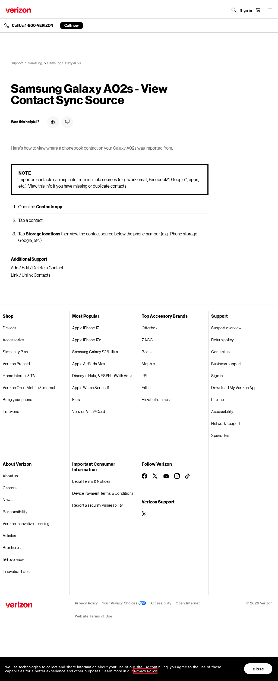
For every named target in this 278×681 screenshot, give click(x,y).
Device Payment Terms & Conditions (103, 493)
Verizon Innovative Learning (26, 523)
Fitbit (146, 387)
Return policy (222, 340)
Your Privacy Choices (120, 603)
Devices (10, 328)
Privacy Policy (86, 603)
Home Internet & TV (19, 375)
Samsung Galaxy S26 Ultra (95, 351)
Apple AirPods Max (88, 363)
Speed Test (220, 435)
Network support (226, 423)
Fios (76, 399)
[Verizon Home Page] (18, 10)
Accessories (13, 340)
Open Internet (188, 603)
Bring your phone (17, 399)
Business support (226, 363)
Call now (71, 25)
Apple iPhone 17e (86, 340)
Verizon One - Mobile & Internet (29, 387)
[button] (53, 122)
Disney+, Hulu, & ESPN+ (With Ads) (102, 375)
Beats (147, 351)
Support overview (226, 328)
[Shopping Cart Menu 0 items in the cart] (258, 10)
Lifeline (217, 399)
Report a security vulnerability (97, 505)
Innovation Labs (16, 571)
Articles (9, 535)
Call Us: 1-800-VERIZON (32, 25)
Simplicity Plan (15, 351)
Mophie (148, 363)
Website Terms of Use (93, 616)
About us (10, 476)
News (7, 499)
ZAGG (147, 340)
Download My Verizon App (234, 387)
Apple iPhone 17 (85, 328)
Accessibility (222, 411)
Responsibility (15, 511)
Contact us (220, 351)
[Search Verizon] (234, 10)
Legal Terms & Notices (91, 481)
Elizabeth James (156, 399)
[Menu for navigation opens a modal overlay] (270, 10)
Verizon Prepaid (16, 363)
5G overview (13, 559)
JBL (145, 375)
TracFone (11, 411)
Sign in (217, 375)
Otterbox (149, 328)
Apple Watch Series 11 (90, 387)
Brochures (12, 547)
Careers (10, 487)
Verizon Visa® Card (88, 411)
